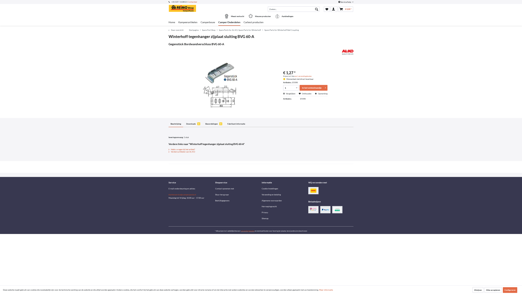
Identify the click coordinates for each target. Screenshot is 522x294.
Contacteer (192, 2)
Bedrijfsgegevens (222, 200)
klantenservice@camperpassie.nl (182, 194)
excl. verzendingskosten (303, 76)
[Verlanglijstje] (327, 9)
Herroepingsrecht (269, 206)
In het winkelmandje (312, 87)
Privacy (265, 212)
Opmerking (322, 93)
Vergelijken (290, 93)
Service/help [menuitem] (346, 2)
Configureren (510, 290)
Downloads (192, 124)
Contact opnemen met (224, 188)
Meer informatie (326, 290)
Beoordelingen (213, 124)
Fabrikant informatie (236, 124)
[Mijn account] (334, 9)
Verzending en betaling (271, 194)
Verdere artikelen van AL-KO (182, 152)
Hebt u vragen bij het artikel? (182, 149)
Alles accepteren (493, 290)
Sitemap (265, 218)
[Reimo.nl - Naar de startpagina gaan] (191, 8)
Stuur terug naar (222, 194)
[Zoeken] (316, 9)
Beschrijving (176, 124)
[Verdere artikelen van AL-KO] (347, 52)
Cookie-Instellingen (270, 188)
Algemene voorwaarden (272, 200)
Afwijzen (478, 290)
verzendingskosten (247, 231)
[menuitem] (293, 9)
